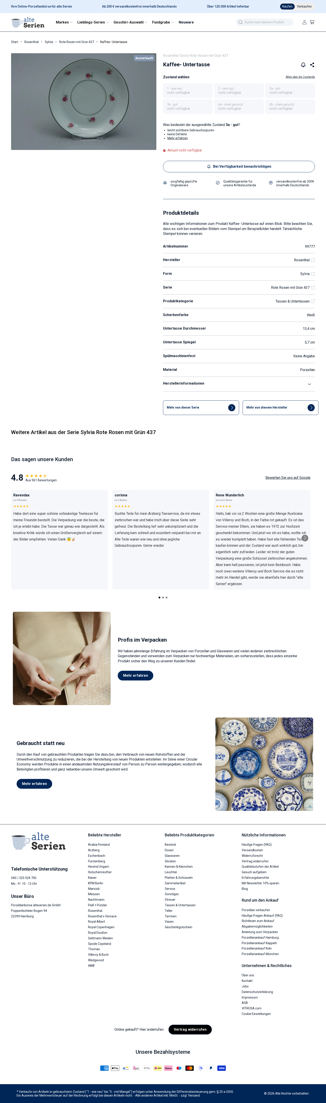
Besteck (170, 845)
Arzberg (94, 850)
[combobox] (264, 22)
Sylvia (49, 42)
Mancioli (94, 889)
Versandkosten (252, 850)
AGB (245, 1003)
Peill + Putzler (97, 905)
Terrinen (171, 916)
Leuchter (171, 872)
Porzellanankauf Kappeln (259, 943)
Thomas (94, 949)
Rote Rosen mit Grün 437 (76, 42)
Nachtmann (96, 900)
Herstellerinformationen (183, 383)
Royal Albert (96, 922)
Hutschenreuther (100, 872)
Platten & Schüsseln (179, 878)
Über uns (248, 975)
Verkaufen (304, 6)
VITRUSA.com (251, 1008)
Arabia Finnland (99, 845)
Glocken (170, 861)
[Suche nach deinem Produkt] (240, 22)
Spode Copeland (99, 944)
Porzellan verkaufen (256, 910)
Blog (245, 889)
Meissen (94, 894)
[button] (64, 22)
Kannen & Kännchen (179, 867)
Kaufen (287, 6)
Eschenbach (96, 855)
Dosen (169, 850)
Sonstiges (172, 894)
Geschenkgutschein (178, 927)
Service (170, 889)
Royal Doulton (97, 932)
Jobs (245, 986)
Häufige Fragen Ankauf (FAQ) (262, 915)
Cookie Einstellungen (256, 1014)
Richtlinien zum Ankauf (258, 921)
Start (14, 42)
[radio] (187, 91)
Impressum (250, 997)
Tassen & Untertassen (292, 301)
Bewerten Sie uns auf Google (287, 478)
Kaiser (92, 878)
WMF (91, 965)
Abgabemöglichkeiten (257, 926)
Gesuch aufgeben (254, 872)
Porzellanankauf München (260, 954)
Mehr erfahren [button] (177, 138)
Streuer (170, 900)
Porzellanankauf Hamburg (260, 937)
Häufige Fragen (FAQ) (257, 845)
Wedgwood (96, 960)
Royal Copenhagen (101, 927)
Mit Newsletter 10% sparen (260, 883)
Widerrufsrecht (252, 855)
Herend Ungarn (98, 867)
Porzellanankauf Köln (257, 948)
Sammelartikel (175, 883)
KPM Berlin (95, 883)
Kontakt (247, 981)
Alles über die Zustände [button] (300, 77)
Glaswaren (172, 855)
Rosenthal (31, 42)
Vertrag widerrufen (255, 861)
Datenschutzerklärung (257, 992)
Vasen (169, 922)
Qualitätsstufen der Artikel (260, 867)
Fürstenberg (96, 861)
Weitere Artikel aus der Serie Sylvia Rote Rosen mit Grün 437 (83, 432)
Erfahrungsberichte (255, 878)
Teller (169, 910)
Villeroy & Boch (98, 955)
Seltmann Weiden (100, 938)
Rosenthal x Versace (102, 916)
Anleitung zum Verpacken (260, 932)
